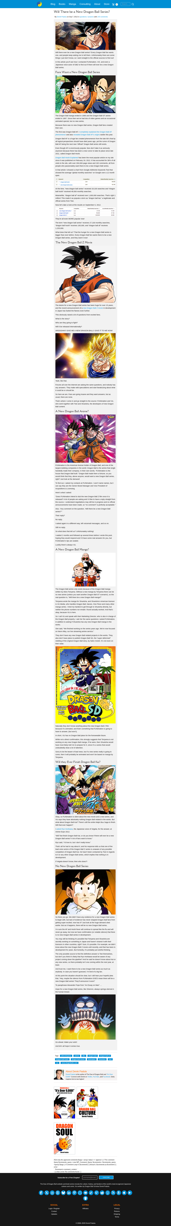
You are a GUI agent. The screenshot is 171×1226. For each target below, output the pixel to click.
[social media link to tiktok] (91, 1192)
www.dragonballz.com (69, 1063)
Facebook (106, 1077)
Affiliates (85, 1208)
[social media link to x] (46, 1192)
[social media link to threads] (57, 1192)
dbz (84, 1056)
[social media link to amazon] (118, 1192)
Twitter (89, 1077)
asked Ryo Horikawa (64, 829)
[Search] (132, 4)
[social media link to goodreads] (107, 1192)
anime (77, 1056)
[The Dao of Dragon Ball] (39, 4)
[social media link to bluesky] (63, 1192)
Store (106, 4)
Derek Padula (62, 17)
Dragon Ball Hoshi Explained (66, 158)
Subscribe (106, 1177)
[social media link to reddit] (102, 1192)
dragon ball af (105, 1056)
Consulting (85, 4)
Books (62, 4)
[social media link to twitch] (96, 1192)
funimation (91, 1059)
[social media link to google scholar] (85, 1198)
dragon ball (93, 1056)
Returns (117, 1211)
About (97, 4)
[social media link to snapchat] (80, 1192)
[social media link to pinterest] (74, 1192)
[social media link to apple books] (124, 1192)
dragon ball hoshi (62, 1059)
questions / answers (87, 17)
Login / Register (54, 1208)
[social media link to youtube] (85, 1192)
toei (110, 1059)
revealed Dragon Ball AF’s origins (87, 135)
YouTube (96, 1077)
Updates (54, 1214)
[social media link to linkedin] (68, 1192)
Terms (117, 1217)
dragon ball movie (78, 1059)
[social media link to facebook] (41, 1192)
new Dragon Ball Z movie (93, 308)
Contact (54, 1211)
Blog (53, 4)
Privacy (117, 1208)
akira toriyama (66, 1056)
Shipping (117, 1214)
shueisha (102, 1059)
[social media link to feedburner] (113, 1192)
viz (57, 1063)
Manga (72, 4)
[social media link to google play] (129, 1192)
